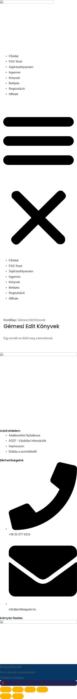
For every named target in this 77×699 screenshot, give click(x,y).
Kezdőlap (10, 320)
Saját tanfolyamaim (21, 67)
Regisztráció (17, 88)
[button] (38, 179)
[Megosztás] (30, 689)
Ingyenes (14, 72)
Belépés (14, 83)
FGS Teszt (15, 61)
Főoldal (13, 56)
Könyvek (14, 77)
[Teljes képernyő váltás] (18, 689)
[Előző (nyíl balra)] (5, 696)
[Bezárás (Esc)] (42, 689)
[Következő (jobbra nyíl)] (18, 696)
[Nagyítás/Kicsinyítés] (5, 689)
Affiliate (13, 94)
